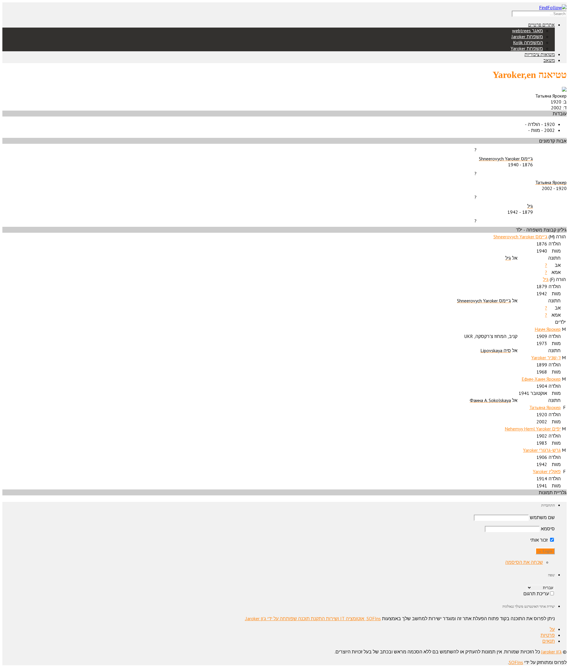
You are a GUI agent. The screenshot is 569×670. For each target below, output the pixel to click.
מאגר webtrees (527, 31)
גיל (546, 279)
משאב (549, 60)
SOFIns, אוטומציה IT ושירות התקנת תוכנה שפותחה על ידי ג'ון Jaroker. (313, 618)
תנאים (548, 641)
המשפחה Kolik (528, 42)
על (552, 629)
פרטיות (548, 635)
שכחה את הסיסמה (524, 562)
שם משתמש (542, 517)
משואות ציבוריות (540, 54)
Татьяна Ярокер (545, 407)
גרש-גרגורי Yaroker (542, 450)
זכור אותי (539, 540)
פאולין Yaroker (547, 471)
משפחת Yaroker (527, 48)
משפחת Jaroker (527, 36)
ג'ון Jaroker (551, 652)
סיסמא (548, 529)
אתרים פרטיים (541, 24)
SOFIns (516, 662)
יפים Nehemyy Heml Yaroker (533, 429)
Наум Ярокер (548, 329)
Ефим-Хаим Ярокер (541, 379)
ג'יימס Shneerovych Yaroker (520, 237)
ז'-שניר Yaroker (546, 357)
